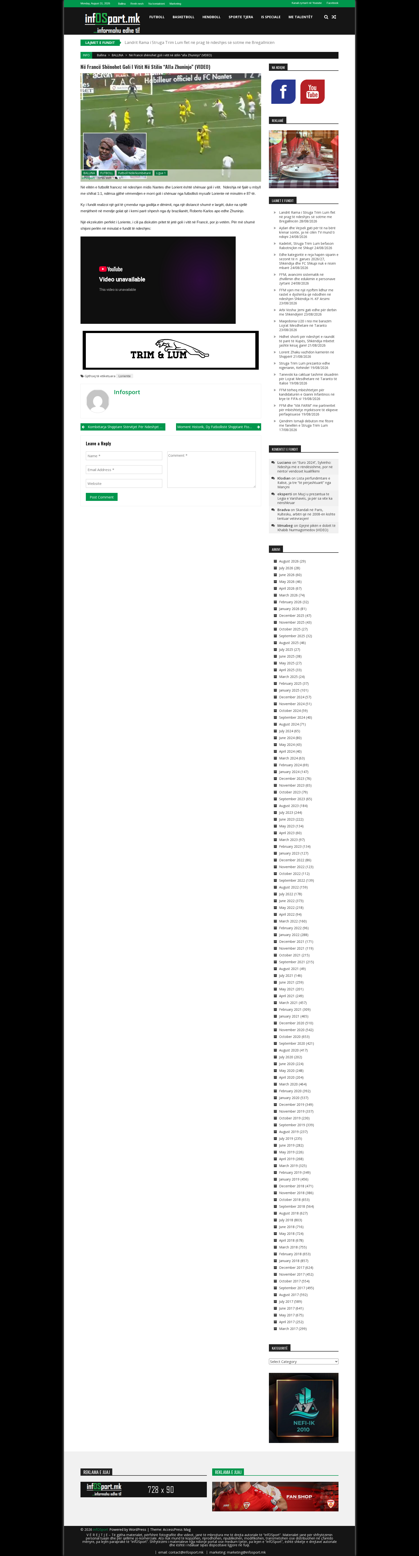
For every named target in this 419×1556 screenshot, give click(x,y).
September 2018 (292, 1206)
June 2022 (287, 900)
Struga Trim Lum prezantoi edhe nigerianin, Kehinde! (304, 365)
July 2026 (286, 568)
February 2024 (290, 765)
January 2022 (289, 934)
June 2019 (287, 1145)
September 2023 (292, 799)
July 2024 (286, 731)
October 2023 (290, 792)
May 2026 (287, 581)
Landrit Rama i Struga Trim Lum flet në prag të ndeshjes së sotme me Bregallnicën (307, 216)
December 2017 (291, 1267)
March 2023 (288, 839)
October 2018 (290, 1199)
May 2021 (287, 989)
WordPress (138, 1529)
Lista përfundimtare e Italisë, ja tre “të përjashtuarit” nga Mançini (304, 482)
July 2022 (286, 894)
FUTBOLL (157, 17)
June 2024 (287, 737)
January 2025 (289, 690)
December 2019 (291, 1104)
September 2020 (292, 1043)
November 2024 (292, 703)
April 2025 (287, 670)
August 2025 (289, 642)
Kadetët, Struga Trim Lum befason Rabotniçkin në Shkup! (306, 245)
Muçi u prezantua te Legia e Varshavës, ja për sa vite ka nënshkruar (304, 498)
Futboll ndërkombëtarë (134, 173)
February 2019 (290, 1172)
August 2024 (289, 724)
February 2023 (290, 846)
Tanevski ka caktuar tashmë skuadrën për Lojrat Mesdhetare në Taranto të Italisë (308, 378)
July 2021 (286, 975)
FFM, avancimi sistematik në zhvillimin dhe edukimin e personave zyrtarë (307, 278)
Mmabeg (285, 525)
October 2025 (290, 629)
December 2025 (291, 615)
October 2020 (290, 1036)
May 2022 (287, 907)
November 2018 (292, 1192)
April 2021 (287, 996)
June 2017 (287, 1308)
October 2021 (290, 955)
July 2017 (286, 1301)
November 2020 (292, 1029)
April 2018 (287, 1240)
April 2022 (287, 914)
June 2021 (287, 982)
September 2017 (292, 1288)
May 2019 (287, 1152)
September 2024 (292, 717)
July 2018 (286, 1220)
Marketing (175, 3)
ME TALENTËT (301, 17)
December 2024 (291, 697)
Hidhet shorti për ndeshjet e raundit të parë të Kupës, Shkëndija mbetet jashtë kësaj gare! (307, 341)
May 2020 (287, 1070)
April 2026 (287, 588)
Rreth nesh (137, 3)
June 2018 (287, 1226)
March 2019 (288, 1165)
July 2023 (286, 812)
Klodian (283, 478)
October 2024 (290, 710)
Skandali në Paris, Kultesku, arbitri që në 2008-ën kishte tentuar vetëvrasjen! (306, 514)
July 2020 (286, 1057)
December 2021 (291, 941)
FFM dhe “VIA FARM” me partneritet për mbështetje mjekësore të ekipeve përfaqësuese (308, 409)
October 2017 (290, 1281)
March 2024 (288, 758)
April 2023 (287, 833)
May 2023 (287, 826)
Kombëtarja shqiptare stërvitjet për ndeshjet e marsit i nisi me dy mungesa (126, 426)
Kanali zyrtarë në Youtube (307, 2)
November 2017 (292, 1274)
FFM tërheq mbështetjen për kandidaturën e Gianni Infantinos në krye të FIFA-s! (307, 394)
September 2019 (292, 1125)
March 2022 (288, 921)
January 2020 (289, 1097)
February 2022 (290, 928)
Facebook (332, 2)
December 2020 (291, 1023)
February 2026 (290, 602)
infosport (88, 178)
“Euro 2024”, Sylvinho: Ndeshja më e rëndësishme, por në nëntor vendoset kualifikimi (305, 466)
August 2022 (289, 887)
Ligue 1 (161, 173)
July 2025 (286, 649)
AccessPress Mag (177, 1529)
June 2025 (287, 656)
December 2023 (291, 778)
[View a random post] (334, 17)
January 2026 (289, 608)
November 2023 (292, 785)
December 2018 (291, 1186)
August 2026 (289, 561)
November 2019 (292, 1111)
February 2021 (290, 1009)
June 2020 (287, 1063)
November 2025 (292, 622)
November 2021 (292, 948)
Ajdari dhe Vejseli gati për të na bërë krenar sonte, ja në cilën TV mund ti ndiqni (307, 232)
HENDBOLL (211, 17)
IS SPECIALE (271, 17)
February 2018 (290, 1254)
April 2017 (287, 1322)
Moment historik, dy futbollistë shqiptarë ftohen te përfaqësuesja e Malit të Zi (219, 426)
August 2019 (289, 1131)
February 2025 (290, 683)
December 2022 (291, 860)
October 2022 (290, 873)
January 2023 (289, 853)
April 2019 (287, 1159)
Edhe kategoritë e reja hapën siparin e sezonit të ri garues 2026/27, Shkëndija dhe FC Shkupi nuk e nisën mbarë (308, 261)
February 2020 (290, 1091)
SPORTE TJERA (241, 17)
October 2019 (290, 1118)
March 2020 (288, 1084)
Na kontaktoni (156, 3)
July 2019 (286, 1138)
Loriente (125, 376)
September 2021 (292, 962)
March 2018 (288, 1247)
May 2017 (287, 1315)
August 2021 (289, 968)
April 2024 (287, 751)
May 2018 (287, 1233)
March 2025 (288, 676)
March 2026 (288, 595)
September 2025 (292, 636)
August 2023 (289, 805)
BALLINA (117, 55)
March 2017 (288, 1328)
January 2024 (289, 771)
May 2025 (287, 663)
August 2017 (289, 1294)
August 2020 (289, 1050)
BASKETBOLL (183, 17)
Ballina (122, 3)
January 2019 (289, 1179)
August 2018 (289, 1213)
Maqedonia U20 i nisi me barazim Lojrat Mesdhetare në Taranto (305, 323)
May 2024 (287, 744)
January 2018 (289, 1260)
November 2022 (292, 866)
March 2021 (288, 1002)
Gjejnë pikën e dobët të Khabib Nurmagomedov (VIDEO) (306, 527)
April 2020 (287, 1077)
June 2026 (287, 574)
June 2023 (287, 819)
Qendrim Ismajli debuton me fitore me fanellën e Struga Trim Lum (306, 423)
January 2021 (289, 1016)
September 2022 (292, 880)
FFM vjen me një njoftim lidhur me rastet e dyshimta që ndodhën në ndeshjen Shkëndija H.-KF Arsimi (306, 294)
